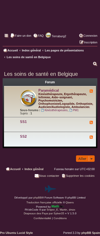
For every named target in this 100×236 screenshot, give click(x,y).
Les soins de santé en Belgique (41, 74)
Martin (63, 209)
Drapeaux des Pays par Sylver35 (44, 213)
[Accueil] (50, 20)
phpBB (37, 197)
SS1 (23, 122)
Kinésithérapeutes (56, 110)
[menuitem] (20, 35)
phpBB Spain (90, 232)
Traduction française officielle (44, 202)
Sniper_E (52, 209)
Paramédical (48, 90)
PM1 (76, 110)
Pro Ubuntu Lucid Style (16, 232)
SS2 (23, 136)
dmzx (72, 209)
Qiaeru (70, 202)
